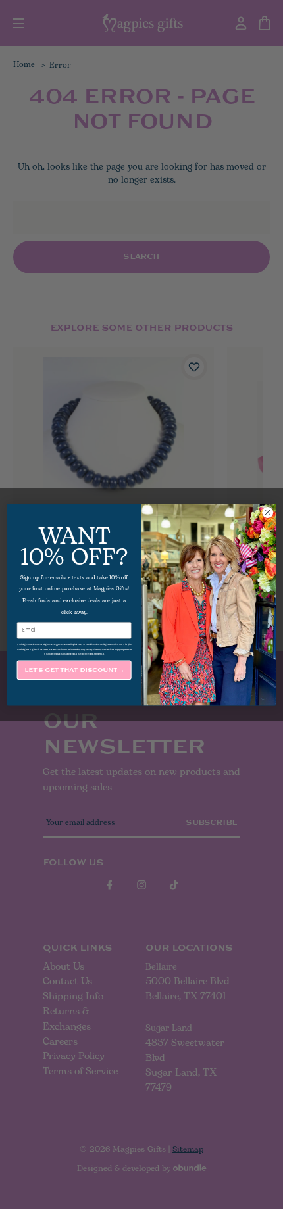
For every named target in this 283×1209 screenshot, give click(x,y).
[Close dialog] (268, 512)
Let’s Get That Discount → (74, 669)
